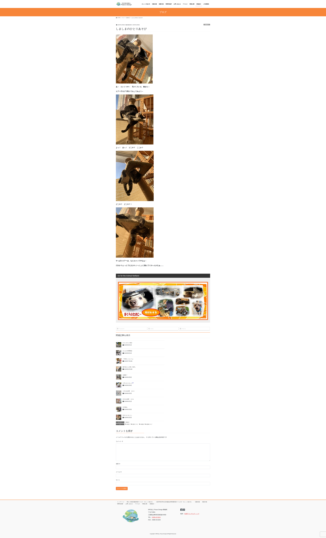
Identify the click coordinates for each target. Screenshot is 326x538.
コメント (119, 441)
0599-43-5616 (156, 517)
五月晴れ (125, 407)
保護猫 (142, 424)
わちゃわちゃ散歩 (127, 342)
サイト (118, 480)
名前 (118, 463)
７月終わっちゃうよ (128, 359)
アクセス (137, 503)
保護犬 (128, 424)
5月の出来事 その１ (128, 399)
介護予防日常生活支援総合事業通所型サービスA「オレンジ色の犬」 (174, 502)
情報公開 (144, 503)
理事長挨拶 (120, 503)
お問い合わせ (129, 503)
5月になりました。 (128, 415)
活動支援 (197, 502)
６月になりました (127, 383)
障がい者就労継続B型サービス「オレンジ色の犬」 (140, 502)
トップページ (120, 502)
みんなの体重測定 (127, 351)
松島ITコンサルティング (191, 513)
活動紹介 (207, 24)
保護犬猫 (204, 502)
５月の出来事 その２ (129, 391)
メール (119, 472)
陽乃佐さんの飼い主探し (129, 367)
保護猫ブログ (149, 424)
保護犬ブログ (135, 424)
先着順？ (125, 375)
